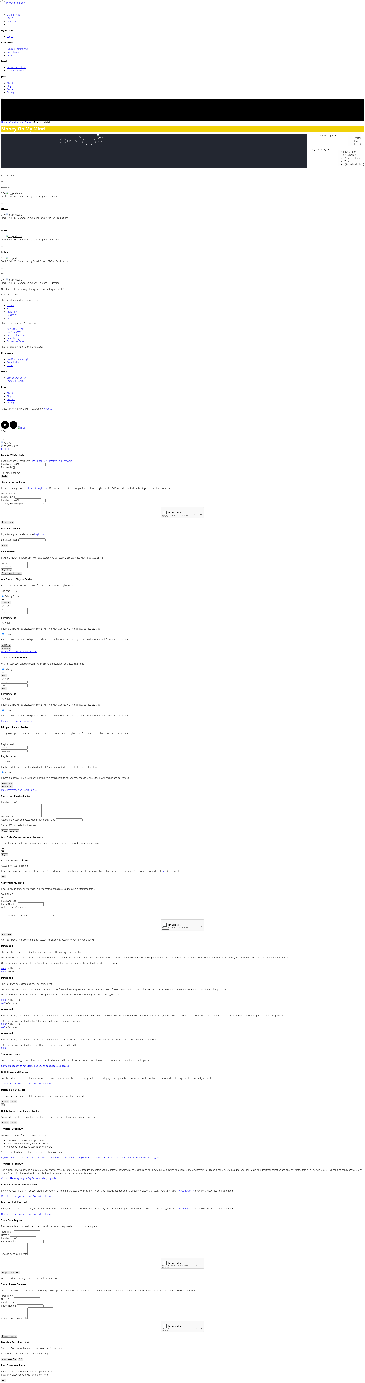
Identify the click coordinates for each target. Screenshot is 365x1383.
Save (4, 855)
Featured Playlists (15, 70)
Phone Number (9, 904)
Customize (6, 934)
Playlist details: (8, 744)
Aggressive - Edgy (15, 328)
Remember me (12, 472)
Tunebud (47, 408)
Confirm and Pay (9, 1359)
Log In (10, 36)
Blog (9, 86)
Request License (9, 1336)
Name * (5, 897)
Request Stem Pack (10, 1273)
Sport (9, 318)
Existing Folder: (12, 596)
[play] (5, 428)
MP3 (3, 968)
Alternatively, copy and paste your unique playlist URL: (28, 819)
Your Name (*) (8, 493)
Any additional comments (14, 1253)
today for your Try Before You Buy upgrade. (29, 1178)
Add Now (6, 603)
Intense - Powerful (16, 335)
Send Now (14, 831)
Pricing (10, 92)
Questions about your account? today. (26, 1083)
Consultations (13, 52)
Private (8, 634)
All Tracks (26, 122)
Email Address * (9, 802)
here (164, 871)
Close (4, 831)
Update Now (7, 783)
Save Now (6, 570)
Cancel (5, 1102)
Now (4, 676)
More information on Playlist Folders (19, 651)
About (10, 83)
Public (8, 623)
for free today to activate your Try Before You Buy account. (34, 1157)
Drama (10, 305)
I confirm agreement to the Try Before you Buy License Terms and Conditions (43, 1021)
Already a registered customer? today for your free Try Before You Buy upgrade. (114, 1157)
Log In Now (39, 534)
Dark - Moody (13, 331)
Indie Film (12, 311)
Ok (3, 877)
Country (5, 503)
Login (4, 476)
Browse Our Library (16, 67)
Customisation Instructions (14, 915)
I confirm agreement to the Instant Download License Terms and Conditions (42, 1045)
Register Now (7, 522)
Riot (2, 274)
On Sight (4, 252)
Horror (10, 308)
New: (7, 605)
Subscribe (12, 21)
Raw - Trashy (13, 338)
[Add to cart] (93, 142)
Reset (4, 545)
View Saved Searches (11, 573)
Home (4, 122)
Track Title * (7, 894)
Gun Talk (4, 209)
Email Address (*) (10, 464)
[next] (21, 428)
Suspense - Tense (15, 341)
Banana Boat (6, 187)
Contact (11, 89)
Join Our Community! (17, 48)
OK (20, 1359)
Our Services (13, 14)
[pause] (13, 428)
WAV (3, 971)
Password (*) (7, 467)
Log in (10, 17)
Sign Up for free (39, 460)
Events (10, 55)
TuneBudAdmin (186, 1190)
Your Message (8, 816)
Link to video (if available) (13, 907)
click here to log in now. (37, 488)
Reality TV (12, 314)
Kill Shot (4, 230)
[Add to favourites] (85, 142)
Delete (13, 1102)
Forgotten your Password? (60, 460)
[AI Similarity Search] (63, 141)
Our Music (14, 122)
